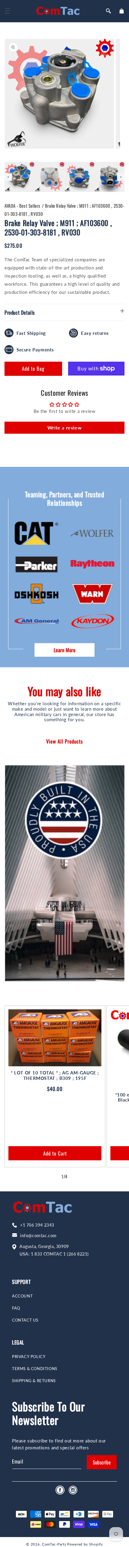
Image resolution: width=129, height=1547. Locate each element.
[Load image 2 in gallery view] (49, 177)
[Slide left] (51, 1176)
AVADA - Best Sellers (22, 205)
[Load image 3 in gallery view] (79, 177)
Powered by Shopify (85, 1544)
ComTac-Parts (54, 1544)
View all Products (64, 741)
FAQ (16, 1308)
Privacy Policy (28, 1356)
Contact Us (25, 1320)
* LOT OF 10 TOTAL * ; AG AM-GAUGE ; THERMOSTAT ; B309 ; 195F (55, 1075)
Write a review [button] (64, 427)
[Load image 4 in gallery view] (109, 177)
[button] (7, 10)
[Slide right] (77, 1176)
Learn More (65, 650)
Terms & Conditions (34, 1368)
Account (22, 1296)
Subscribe (102, 1462)
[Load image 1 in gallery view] (19, 177)
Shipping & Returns (34, 1381)
